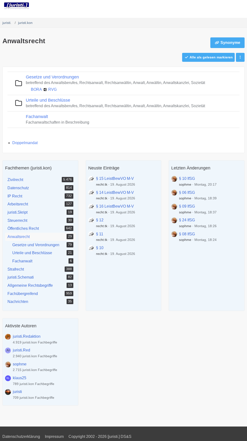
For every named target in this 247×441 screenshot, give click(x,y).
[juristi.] (16, 6)
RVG (52, 89)
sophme (185, 184)
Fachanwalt (37, 116)
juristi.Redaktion (27, 336)
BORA (36, 89)
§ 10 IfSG (187, 178)
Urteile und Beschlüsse (48, 100)
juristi (17, 392)
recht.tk (101, 184)
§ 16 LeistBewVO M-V (115, 206)
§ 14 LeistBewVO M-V (115, 192)
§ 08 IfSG (187, 234)
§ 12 (99, 220)
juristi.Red (21, 350)
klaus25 (19, 378)
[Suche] (216, 6)
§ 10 (99, 248)
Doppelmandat (25, 143)
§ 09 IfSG (187, 206)
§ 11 (99, 234)
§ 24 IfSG (187, 220)
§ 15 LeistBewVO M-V (115, 178)
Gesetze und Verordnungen (52, 77)
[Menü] (241, 6)
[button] (240, 57)
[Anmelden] (228, 6)
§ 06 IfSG (187, 192)
